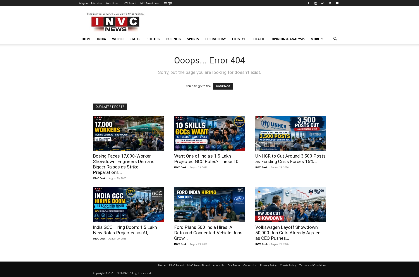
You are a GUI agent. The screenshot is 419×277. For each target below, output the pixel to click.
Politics (153, 39)
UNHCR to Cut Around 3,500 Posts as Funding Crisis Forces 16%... (290, 158)
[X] (330, 3)
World (118, 39)
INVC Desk (99, 178)
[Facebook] (308, 3)
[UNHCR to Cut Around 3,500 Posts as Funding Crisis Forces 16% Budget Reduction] (290, 133)
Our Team (234, 265)
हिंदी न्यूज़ (168, 3)
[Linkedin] (322, 3)
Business (173, 39)
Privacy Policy (268, 265)
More (315, 39)
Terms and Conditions (312, 265)
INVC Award (129, 3)
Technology (215, 39)
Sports (193, 39)
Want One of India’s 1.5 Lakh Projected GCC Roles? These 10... (208, 158)
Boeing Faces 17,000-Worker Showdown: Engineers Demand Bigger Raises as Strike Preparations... (124, 164)
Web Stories (112, 3)
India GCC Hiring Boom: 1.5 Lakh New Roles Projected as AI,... (125, 230)
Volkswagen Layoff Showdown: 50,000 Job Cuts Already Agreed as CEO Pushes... (288, 233)
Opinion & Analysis (288, 39)
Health (259, 39)
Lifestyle (239, 39)
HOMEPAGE (223, 86)
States (135, 39)
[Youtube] (337, 3)
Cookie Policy (288, 265)
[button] (335, 39)
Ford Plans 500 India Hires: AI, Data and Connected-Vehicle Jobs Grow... (208, 233)
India (101, 39)
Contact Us (250, 265)
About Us (218, 265)
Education (97, 3)
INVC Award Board (150, 3)
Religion (83, 3)
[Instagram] (315, 3)
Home (86, 39)
